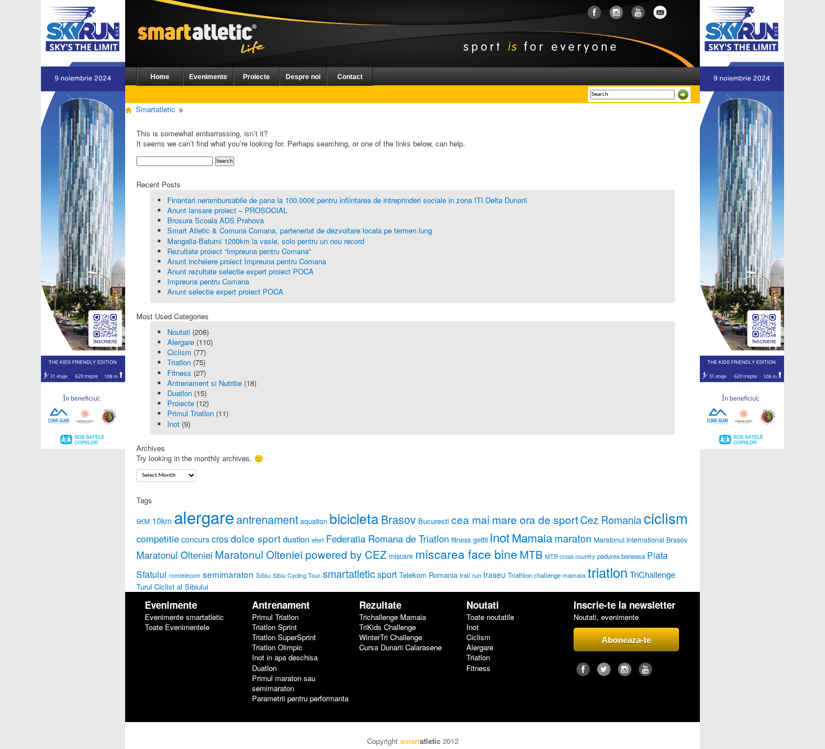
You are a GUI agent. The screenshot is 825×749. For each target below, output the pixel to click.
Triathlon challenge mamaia (546, 575)
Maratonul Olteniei (174, 555)
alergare (204, 517)
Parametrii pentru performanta (300, 698)
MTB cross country (570, 556)
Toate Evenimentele (177, 627)
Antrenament (281, 605)
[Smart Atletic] (210, 22)
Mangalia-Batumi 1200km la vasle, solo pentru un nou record (265, 241)
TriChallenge (652, 574)
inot (500, 537)
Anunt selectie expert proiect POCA (225, 291)
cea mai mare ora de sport (514, 519)
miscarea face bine (466, 553)
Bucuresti (433, 521)
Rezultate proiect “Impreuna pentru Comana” (239, 251)
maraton (573, 538)
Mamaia (532, 537)
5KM (143, 521)
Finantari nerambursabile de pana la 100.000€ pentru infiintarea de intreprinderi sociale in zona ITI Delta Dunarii (347, 200)
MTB (531, 554)
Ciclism (179, 352)
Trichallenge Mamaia (392, 617)
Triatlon (179, 362)
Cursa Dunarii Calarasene (400, 647)
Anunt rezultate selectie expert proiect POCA (240, 271)
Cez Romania (610, 519)
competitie (157, 538)
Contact (350, 77)
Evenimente (208, 77)
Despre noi (303, 77)
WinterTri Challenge (390, 637)
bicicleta (354, 518)
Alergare (180, 342)
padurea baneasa (621, 556)
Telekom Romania (428, 574)
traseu (494, 574)
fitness (461, 540)
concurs (195, 539)
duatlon (296, 539)
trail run (470, 575)
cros (220, 538)
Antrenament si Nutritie (204, 383)
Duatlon (179, 393)
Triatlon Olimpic (277, 647)
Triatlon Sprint (274, 627)
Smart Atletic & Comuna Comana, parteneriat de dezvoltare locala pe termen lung (299, 230)
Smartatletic (155, 109)
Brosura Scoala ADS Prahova (215, 220)
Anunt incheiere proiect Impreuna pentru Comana (246, 261)
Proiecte (256, 77)
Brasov (398, 519)
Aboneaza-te (626, 640)
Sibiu (263, 575)
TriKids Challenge (387, 627)
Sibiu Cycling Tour (296, 575)
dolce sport (256, 538)
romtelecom (184, 575)
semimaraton (228, 574)
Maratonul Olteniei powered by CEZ (301, 554)
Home (159, 77)
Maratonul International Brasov (641, 540)
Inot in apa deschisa (285, 657)
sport (387, 574)
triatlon (607, 572)
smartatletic (349, 573)
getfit (480, 540)
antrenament (267, 519)
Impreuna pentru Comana (208, 281)
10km (162, 520)
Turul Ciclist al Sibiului (172, 586)
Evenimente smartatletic (184, 617)
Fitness (179, 372)
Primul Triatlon (190, 413)
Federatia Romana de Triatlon (387, 538)
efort (317, 539)
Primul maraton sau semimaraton (283, 683)
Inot (173, 424)
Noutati (178, 332)
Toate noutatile (490, 617)
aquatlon (313, 521)
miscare (401, 556)
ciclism (666, 517)
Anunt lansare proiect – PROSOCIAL (227, 210)
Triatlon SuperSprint (284, 637)
